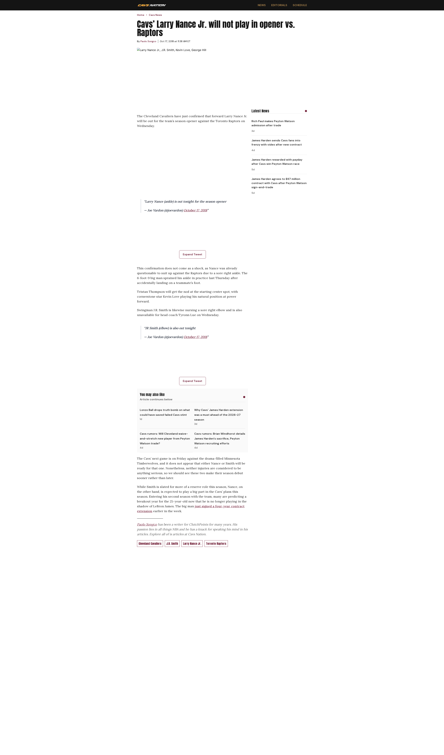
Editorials (279, 5)
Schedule (300, 5)
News (262, 5)
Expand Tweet (192, 254)
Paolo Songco (147, 524)
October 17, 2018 (195, 210)
